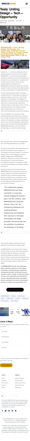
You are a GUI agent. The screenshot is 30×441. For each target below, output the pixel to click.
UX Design (25, 298)
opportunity (21, 296)
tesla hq (18, 298)
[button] (26, 3)
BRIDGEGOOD (3, 22)
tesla (2, 298)
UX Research (4, 301)
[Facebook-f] (2, 411)
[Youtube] (15, 411)
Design (2, 20)
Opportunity (11, 20)
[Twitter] (9, 411)
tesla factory (10, 298)
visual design (14, 301)
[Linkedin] (12, 411)
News (5, 20)
